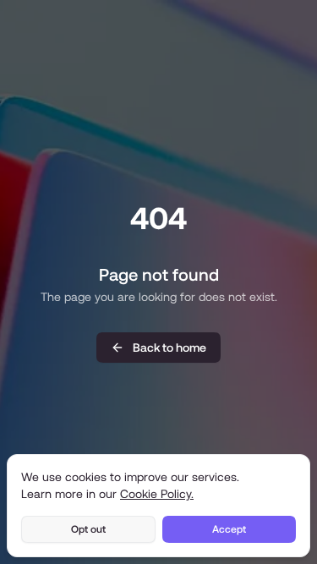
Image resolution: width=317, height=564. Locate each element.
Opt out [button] (88, 529)
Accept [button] (229, 529)
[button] (158, 347)
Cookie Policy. (157, 494)
